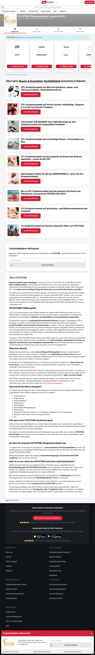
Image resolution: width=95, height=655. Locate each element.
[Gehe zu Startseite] (48, 2)
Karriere (9, 557)
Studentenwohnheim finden (16, 584)
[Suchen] (3, 7)
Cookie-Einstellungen (14, 616)
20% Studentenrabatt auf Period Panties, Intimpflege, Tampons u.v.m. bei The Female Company (52, 105)
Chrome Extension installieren (49, 518)
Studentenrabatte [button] (9, 11)
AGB (7, 626)
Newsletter (53, 575)
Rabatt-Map (33, 11)
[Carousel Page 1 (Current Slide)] (16, 75)
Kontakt (9, 566)
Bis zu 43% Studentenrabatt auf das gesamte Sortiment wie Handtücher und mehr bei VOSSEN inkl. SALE (51, 192)
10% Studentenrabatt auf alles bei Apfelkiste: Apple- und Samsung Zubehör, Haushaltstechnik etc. (49, 88)
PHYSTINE (48, 282)
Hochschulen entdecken (15, 594)
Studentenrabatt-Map (57, 561)
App (55, 11)
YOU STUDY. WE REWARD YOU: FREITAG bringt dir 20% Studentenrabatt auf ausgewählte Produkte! (48, 123)
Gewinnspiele (46, 11)
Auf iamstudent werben (58, 584)
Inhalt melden (13, 500)
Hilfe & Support (11, 561)
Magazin (63, 11)
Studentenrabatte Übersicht (59, 552)
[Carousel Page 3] (58, 75)
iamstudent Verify (55, 598)
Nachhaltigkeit (52, 81)
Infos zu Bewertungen (14, 621)
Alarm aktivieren (47, 265)
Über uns (9, 552)
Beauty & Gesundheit (31, 81)
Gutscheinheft (54, 566)
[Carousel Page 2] (37, 75)
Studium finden (11, 589)
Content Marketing (56, 594)
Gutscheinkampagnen (57, 589)
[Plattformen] (56, 2)
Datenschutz (10, 612)
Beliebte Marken (55, 557)
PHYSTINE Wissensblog (53, 383)
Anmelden (89, 2)
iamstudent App (55, 571)
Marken (23, 11)
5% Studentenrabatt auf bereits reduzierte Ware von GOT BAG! (52, 226)
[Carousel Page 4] (78, 75)
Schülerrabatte (11, 598)
